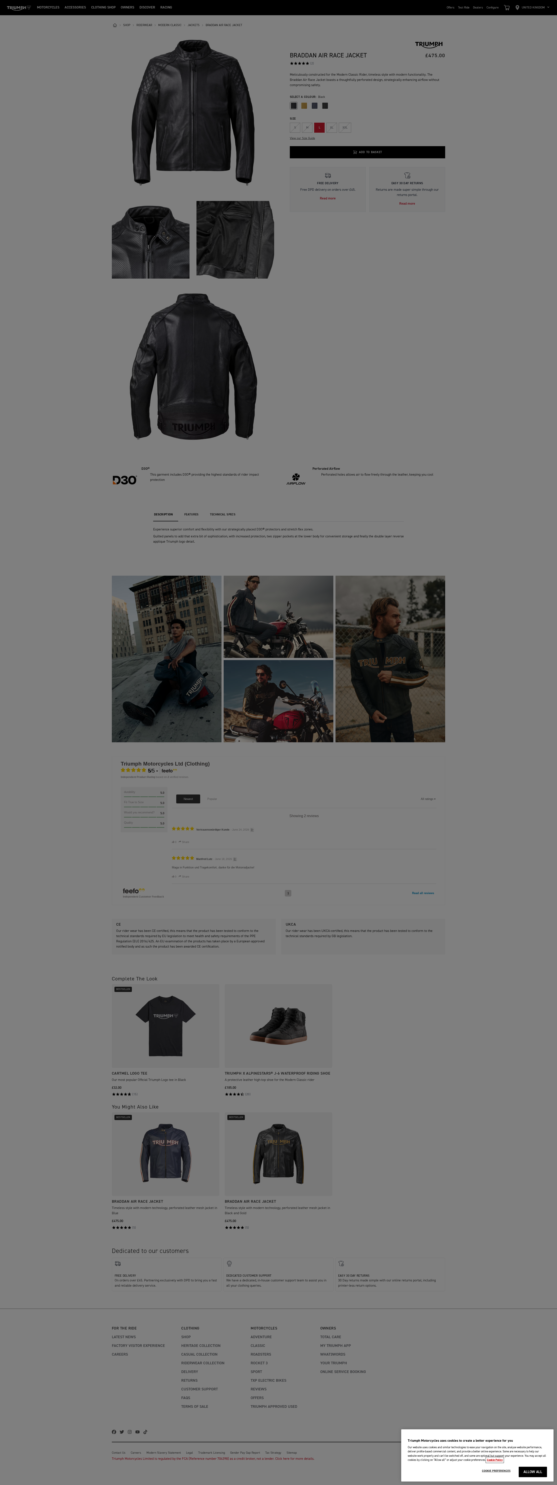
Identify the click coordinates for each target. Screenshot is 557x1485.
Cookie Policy (495, 1460)
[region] (477, 1455)
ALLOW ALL (532, 1472)
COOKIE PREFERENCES (496, 1471)
